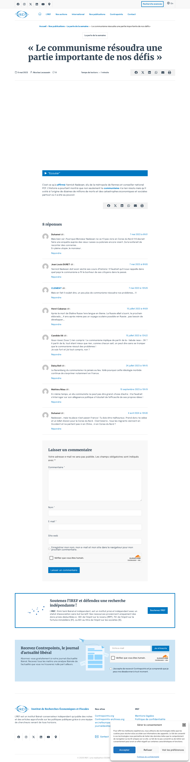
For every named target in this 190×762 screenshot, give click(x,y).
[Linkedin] (37, 4)
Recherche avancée (152, 4)
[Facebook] (18, 4)
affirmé (61, 185)
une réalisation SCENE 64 (101, 758)
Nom (51, 507)
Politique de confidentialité (148, 757)
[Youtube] (43, 4)
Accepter (124, 750)
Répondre (56, 253)
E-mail (52, 522)
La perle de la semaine (77, 26)
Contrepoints (116, 14)
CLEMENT (56, 288)
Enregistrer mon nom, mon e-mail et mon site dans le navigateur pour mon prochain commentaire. (92, 549)
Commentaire (56, 467)
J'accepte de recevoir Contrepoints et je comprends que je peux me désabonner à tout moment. (140, 670)
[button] (184, 724)
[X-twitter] (30, 4)
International (78, 14)
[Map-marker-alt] (49, 4)
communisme (111, 188)
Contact (132, 14)
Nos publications (97, 14)
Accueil (42, 26)
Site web (53, 536)
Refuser (148, 750)
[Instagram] (24, 4)
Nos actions (61, 14)
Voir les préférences (173, 750)
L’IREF (48, 14)
